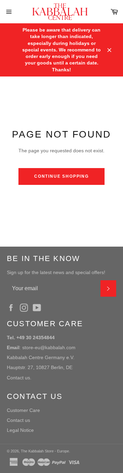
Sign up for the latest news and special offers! (56, 272)
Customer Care (23, 410)
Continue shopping (61, 176)
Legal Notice (20, 430)
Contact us (18, 420)
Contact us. (19, 377)
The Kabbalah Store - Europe (45, 451)
